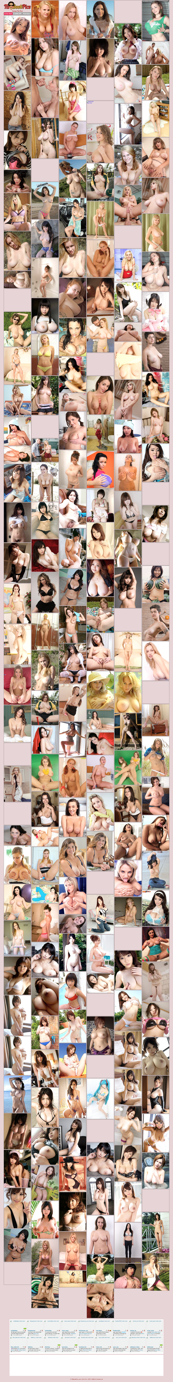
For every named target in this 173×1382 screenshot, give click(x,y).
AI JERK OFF (17, 13)
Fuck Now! (26, 13)
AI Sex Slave (8, 13)
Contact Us (100, 1379)
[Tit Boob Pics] (17, 5)
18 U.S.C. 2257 (86, 1379)
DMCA (93, 1379)
